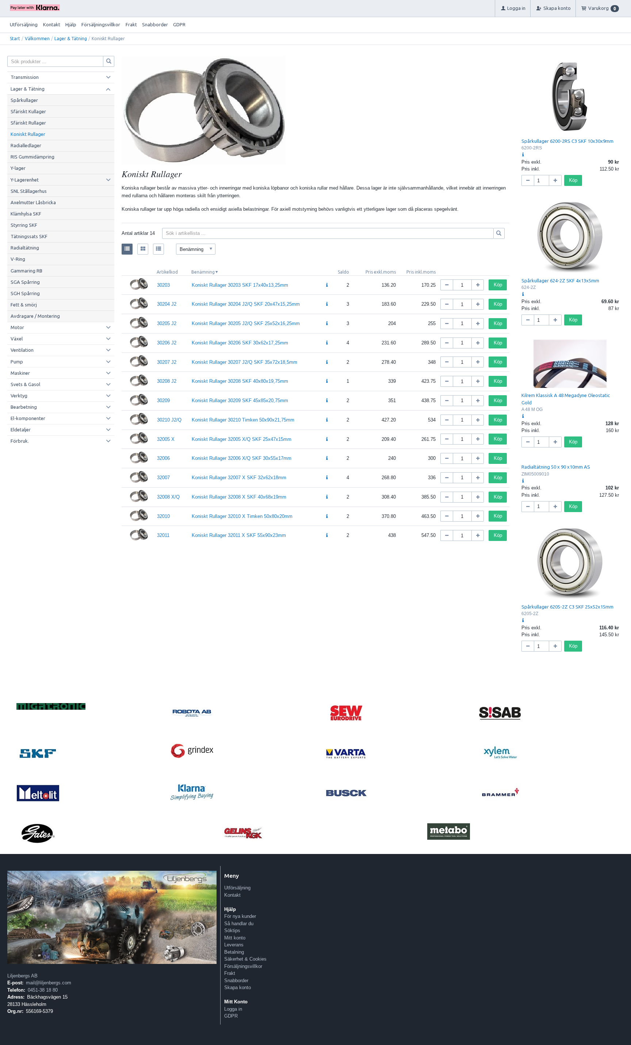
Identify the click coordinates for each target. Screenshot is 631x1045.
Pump (17, 361)
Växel (17, 338)
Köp (498, 284)
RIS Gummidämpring (32, 156)
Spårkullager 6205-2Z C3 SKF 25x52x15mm (567, 606)
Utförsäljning (24, 24)
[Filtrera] (499, 233)
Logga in (233, 1009)
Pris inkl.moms (421, 272)
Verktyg (19, 395)
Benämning (203, 272)
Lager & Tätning (70, 38)
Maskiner (20, 372)
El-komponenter (28, 418)
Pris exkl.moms (381, 272)
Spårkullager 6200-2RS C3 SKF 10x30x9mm (567, 141)
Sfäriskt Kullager (28, 111)
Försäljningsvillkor (100, 24)
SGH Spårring (25, 293)
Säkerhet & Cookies (245, 959)
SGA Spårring (25, 282)
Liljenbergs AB (22, 976)
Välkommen (37, 38)
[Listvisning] (127, 249)
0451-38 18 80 (43, 990)
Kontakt (51, 24)
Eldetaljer (21, 429)
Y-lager (18, 168)
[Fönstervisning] (142, 249)
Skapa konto (237, 987)
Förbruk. (20, 440)
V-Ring (18, 259)
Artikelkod (167, 272)
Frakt (131, 24)
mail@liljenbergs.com (48, 982)
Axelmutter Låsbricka (33, 202)
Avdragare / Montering (35, 316)
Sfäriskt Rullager (28, 122)
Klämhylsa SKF (26, 213)
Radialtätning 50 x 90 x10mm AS (555, 466)
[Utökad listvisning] (158, 249)
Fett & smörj (24, 304)
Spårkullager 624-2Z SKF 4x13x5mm (560, 280)
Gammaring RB (26, 270)
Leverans (234, 944)
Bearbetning (24, 406)
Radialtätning (25, 247)
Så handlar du (238, 923)
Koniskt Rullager (28, 134)
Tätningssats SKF (29, 236)
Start (15, 38)
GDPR (179, 24)
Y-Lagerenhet (25, 179)
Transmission (25, 77)
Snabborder (155, 24)
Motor (17, 327)
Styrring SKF (24, 225)
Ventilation (22, 349)
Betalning (234, 952)
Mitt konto (234, 938)
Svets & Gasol (25, 384)
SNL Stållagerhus (29, 191)
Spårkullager (24, 100)
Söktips (232, 930)
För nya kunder (240, 916)
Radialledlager (26, 145)
